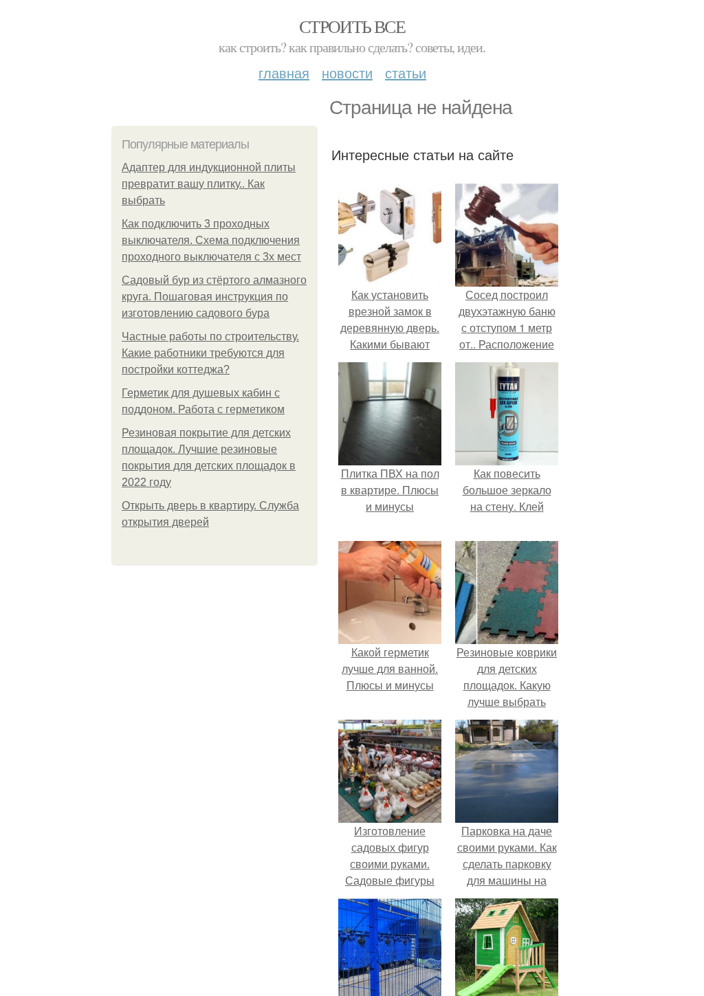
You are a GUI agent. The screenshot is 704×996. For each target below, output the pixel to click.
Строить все (352, 26)
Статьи (405, 72)
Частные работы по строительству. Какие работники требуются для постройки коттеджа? (210, 353)
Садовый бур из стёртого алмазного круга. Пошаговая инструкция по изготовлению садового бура (214, 296)
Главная (283, 72)
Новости (347, 72)
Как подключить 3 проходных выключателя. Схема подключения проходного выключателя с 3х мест (211, 240)
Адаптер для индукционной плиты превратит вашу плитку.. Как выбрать (209, 184)
